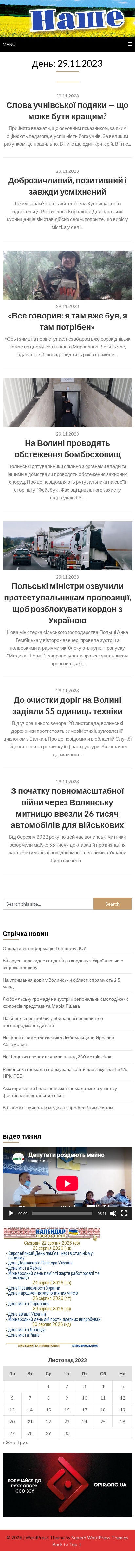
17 (84, 1409)
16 (66, 1409)
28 (30, 1433)
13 (12, 1409)
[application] (67, 1183)
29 (48, 1433)
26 (122, 1421)
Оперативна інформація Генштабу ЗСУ (44, 948)
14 (30, 1409)
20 (12, 1421)
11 (103, 1398)
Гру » (23, 1442)
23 (66, 1421)
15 (48, 1409)
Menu (9, 44)
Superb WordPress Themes (99, 1537)
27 (12, 1433)
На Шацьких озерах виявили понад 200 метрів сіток (57, 1056)
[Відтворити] (11, 1213)
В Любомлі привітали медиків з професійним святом (58, 1107)
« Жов (9, 1442)
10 (84, 1398)
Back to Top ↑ (67, 1544)
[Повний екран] (124, 1213)
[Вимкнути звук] (113, 1213)
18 (103, 1409)
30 (66, 1433)
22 (48, 1421)
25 (103, 1421)
